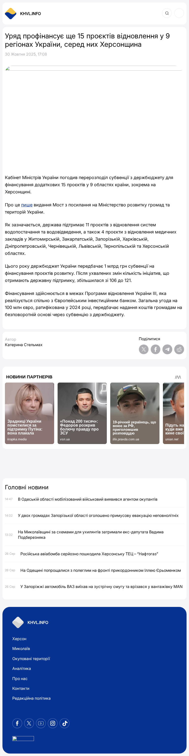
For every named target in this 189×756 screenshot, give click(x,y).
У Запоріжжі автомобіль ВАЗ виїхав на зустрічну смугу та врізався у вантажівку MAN (101, 586)
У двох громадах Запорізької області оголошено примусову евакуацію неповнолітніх (98, 515)
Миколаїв (21, 648)
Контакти (20, 688)
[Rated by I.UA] (23, 740)
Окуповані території (31, 658)
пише (26, 204)
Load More (94, 464)
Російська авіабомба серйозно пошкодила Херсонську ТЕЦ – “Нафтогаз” (89, 553)
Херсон (19, 638)
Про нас (20, 678)
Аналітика (21, 668)
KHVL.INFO (30, 13)
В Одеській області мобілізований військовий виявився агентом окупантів (88, 499)
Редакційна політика (31, 698)
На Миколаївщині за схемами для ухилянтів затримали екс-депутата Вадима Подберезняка (91, 534)
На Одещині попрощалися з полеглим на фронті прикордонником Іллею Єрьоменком (100, 570)
